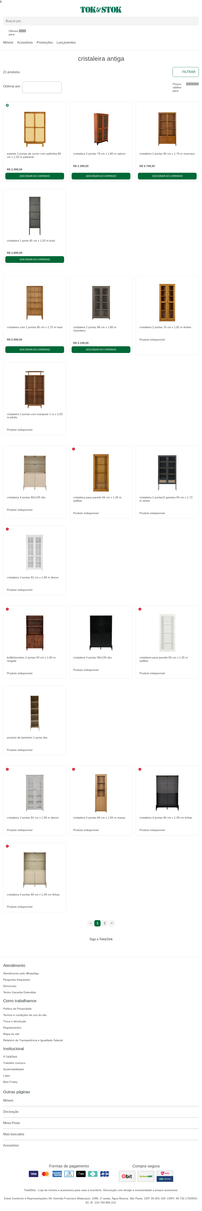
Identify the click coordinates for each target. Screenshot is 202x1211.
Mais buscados (13, 1134)
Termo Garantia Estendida (19, 992)
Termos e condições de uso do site (25, 1015)
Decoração (11, 1111)
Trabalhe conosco (14, 1062)
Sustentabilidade (13, 1069)
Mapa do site (11, 1033)
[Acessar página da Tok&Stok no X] (117, 947)
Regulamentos (12, 1027)
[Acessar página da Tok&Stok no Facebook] (84, 947)
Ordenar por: (12, 86)
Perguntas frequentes (16, 979)
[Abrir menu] (33, 9)
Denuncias (9, 986)
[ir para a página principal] (101, 10)
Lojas (6, 1075)
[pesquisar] (194, 21)
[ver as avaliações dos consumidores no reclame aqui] (146, 1176)
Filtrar (188, 72)
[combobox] (42, 87)
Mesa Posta (11, 1123)
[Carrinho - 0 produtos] (196, 9)
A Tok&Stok (10, 1056)
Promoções (45, 42)
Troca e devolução (14, 1021)
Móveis (8, 42)
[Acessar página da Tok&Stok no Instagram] (95, 947)
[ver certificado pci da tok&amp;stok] (165, 1176)
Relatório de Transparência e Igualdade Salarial (33, 1040)
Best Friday (10, 1081)
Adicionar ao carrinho (35, 176)
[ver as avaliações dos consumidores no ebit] (127, 1176)
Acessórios (25, 42)
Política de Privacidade (17, 1008)
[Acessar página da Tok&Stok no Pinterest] (106, 947)
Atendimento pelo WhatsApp (21, 973)
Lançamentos (66, 42)
